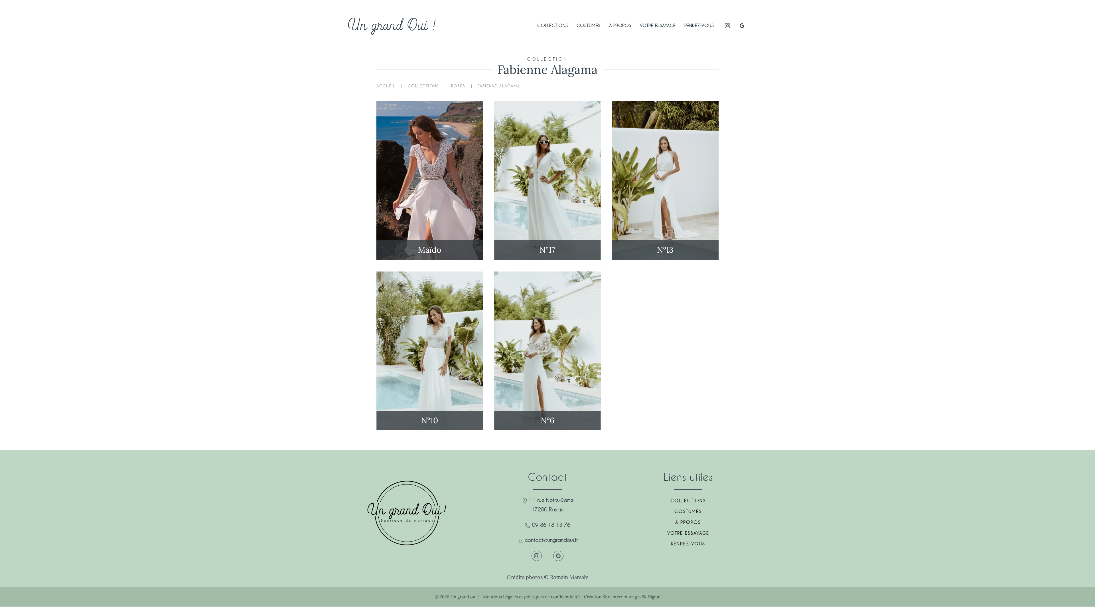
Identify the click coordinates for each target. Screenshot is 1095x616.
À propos (620, 25)
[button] (429, 180)
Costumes (589, 25)
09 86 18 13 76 (551, 525)
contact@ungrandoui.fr (551, 540)
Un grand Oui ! (392, 25)
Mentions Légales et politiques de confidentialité (531, 596)
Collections (688, 500)
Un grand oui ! (465, 596)
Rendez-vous (699, 25)
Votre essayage (658, 25)
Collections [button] (552, 25)
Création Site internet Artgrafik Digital (622, 596)
